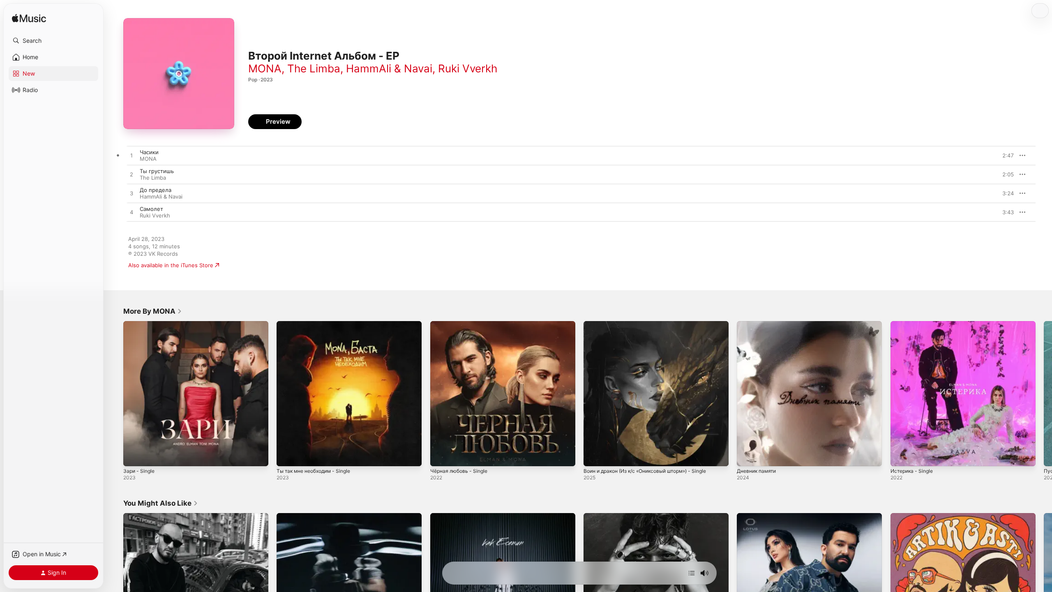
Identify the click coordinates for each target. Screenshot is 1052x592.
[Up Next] (692, 573)
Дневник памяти (758, 324)
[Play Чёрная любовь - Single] (440, 456)
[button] (53, 41)
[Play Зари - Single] (133, 456)
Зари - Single (140, 324)
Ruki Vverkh (467, 68)
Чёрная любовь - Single (461, 324)
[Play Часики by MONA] (131, 156)
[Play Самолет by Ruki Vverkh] (131, 212)
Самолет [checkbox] (151, 209)
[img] (29, 18)
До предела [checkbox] (155, 190)
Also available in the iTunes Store (170, 265)
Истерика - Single (914, 324)
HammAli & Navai (389, 68)
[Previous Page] (115, 394)
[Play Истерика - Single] (901, 456)
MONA (264, 68)
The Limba (313, 68)
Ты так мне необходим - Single (318, 324)
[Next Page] (1044, 394)
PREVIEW (1005, 155)
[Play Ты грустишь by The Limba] (131, 174)
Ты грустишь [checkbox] (157, 171)
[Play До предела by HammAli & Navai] (131, 193)
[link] (152, 311)
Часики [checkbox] (149, 152)
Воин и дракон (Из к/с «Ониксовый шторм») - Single (653, 324)
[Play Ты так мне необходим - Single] (287, 456)
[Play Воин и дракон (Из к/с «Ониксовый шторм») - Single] (594, 456)
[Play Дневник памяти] (747, 456)
